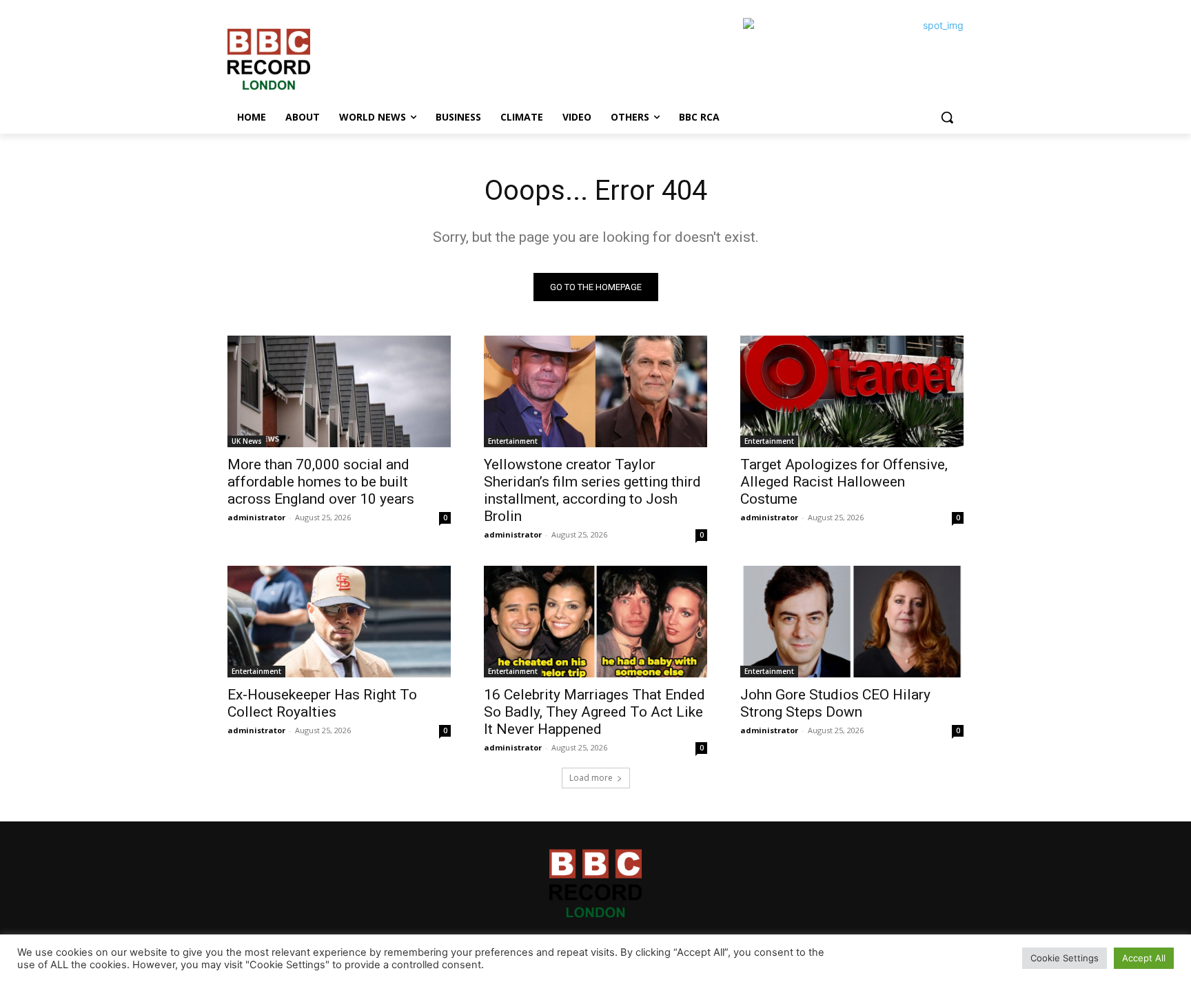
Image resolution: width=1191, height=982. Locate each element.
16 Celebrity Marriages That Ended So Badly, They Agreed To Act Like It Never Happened (594, 711)
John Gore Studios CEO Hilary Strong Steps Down (835, 703)
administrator (256, 517)
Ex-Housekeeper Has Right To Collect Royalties (322, 703)
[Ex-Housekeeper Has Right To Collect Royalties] (339, 621)
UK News (247, 441)
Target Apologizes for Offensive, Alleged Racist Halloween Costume (844, 481)
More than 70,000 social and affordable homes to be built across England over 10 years (320, 481)
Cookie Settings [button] (1064, 957)
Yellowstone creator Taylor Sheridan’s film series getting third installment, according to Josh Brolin (592, 490)
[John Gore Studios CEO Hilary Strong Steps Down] (852, 621)
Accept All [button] (1143, 957)
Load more (591, 778)
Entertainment (513, 441)
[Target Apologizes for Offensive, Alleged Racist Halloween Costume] (852, 391)
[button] (947, 117)
